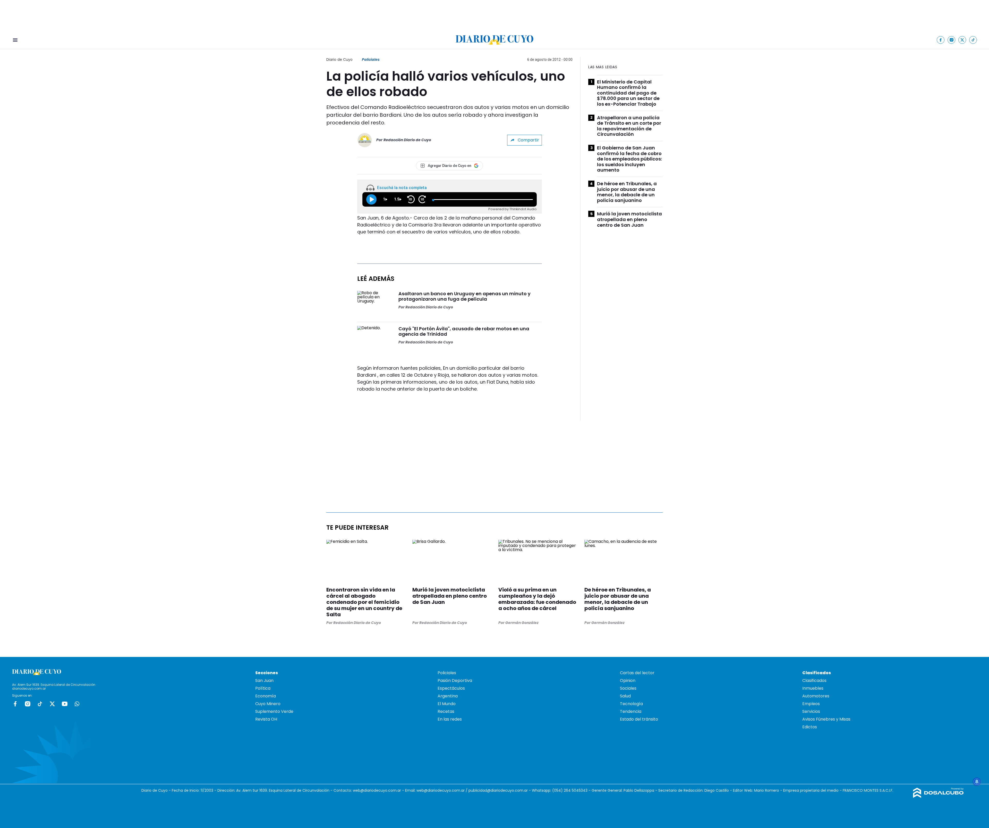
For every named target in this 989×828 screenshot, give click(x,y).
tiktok (40, 704)
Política (262, 688)
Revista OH (266, 719)
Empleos (811, 704)
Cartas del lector (637, 673)
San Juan (264, 680)
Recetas (446, 711)
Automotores (815, 696)
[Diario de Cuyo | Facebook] (941, 40)
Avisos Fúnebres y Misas (826, 719)
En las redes (450, 719)
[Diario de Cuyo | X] (962, 40)
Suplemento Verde (274, 711)
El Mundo (447, 704)
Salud (625, 696)
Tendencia (630, 711)
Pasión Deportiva (455, 680)
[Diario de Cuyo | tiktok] (973, 40)
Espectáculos (451, 688)
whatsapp (77, 704)
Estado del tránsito (639, 719)
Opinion (627, 680)
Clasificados (814, 680)
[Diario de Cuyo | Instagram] (951, 40)
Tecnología (631, 704)
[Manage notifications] (977, 782)
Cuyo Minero (267, 704)
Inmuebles (812, 688)
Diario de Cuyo (339, 59)
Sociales (628, 688)
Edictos (809, 727)
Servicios (811, 711)
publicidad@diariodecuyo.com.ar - (500, 790)
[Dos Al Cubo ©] (938, 796)
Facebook (15, 704)
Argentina (448, 696)
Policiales (371, 59)
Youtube (65, 704)
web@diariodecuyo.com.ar (377, 790)
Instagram (27, 704)
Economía (265, 696)
